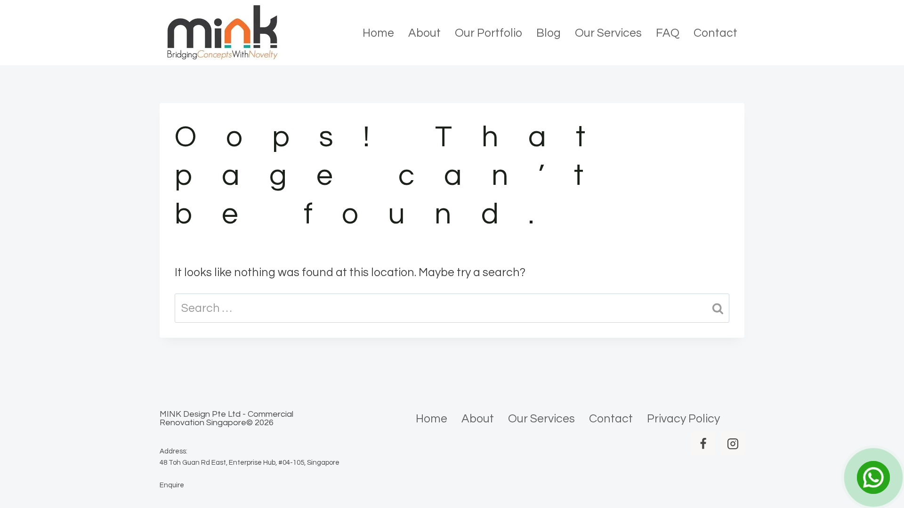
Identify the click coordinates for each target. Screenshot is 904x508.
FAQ (667, 33)
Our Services (608, 33)
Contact (715, 33)
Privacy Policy (683, 419)
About (424, 33)
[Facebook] (703, 443)
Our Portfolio (488, 33)
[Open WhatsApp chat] (873, 477)
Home (378, 33)
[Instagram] (732, 443)
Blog (548, 33)
